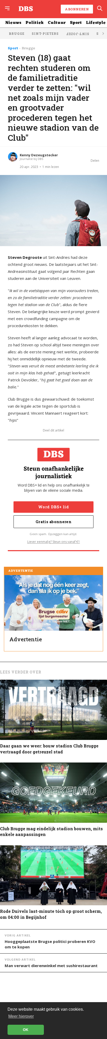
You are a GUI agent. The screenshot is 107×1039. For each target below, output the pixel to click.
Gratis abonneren (53, 521)
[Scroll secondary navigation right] (103, 33)
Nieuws (13, 22)
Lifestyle (96, 22)
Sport (76, 22)
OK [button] (25, 1030)
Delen (95, 160)
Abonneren (77, 9)
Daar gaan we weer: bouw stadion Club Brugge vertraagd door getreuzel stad (49, 748)
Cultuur (57, 22)
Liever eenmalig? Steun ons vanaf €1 (53, 541)
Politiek (34, 22)
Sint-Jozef (77, 34)
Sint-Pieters (45, 33)
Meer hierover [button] (21, 1016)
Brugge (16, 33)
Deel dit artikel (53, 430)
